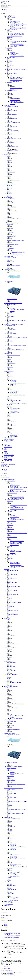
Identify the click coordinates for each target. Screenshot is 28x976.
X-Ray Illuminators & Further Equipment (16, 345)
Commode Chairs (11, 202)
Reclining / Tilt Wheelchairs (13, 122)
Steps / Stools (10, 341)
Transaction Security (8, 456)
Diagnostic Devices (8, 256)
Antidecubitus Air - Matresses (14, 270)
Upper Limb (9, 376)
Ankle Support (13, 409)
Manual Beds (10, 224)
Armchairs (12, 308)
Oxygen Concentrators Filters (16, 44)
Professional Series (14, 433)
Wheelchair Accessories (12, 146)
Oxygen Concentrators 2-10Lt (17, 33)
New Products (7, 441)
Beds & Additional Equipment (11, 222)
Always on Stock (14, 436)
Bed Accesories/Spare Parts (16, 254)
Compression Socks (11, 421)
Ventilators (9, 82)
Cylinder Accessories (14, 21)
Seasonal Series (13, 435)
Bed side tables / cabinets (12, 244)
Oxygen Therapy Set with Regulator (18, 24)
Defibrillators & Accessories (13, 355)
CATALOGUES (8, 445)
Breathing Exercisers (11, 57)
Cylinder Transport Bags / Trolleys (18, 28)
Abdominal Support (14, 391)
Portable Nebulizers (14, 53)
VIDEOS (6, 453)
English (5, 9)
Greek (5, 10)
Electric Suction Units (15, 100)
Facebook (6, 922)
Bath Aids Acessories (12, 210)
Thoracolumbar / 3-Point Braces (17, 395)
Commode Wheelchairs (12, 106)
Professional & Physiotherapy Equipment (13, 324)
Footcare (9, 413)
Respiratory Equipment (9, 16)
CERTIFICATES (8, 447)
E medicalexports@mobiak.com (11, 937)
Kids (8, 417)
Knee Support (13, 401)
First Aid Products (8, 353)
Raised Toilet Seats (11, 198)
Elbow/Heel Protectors (12, 299)
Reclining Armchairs (11, 304)
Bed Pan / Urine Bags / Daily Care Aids (16, 320)
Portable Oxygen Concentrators (17, 34)
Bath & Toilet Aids (8, 197)
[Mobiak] (4, 917)
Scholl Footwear (10, 429)
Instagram (6, 926)
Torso (8, 387)
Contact (5, 449)
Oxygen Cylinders (11, 17)
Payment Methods (8, 460)
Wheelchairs (6, 105)
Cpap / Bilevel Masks (12, 73)
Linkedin (6, 925)
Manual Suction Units (15, 98)
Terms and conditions (9, 455)
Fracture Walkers (14, 411)
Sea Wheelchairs (10, 142)
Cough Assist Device (12, 90)
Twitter (5, 924)
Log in (5, 473)
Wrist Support (13, 385)
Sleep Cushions (10, 312)
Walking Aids (7, 154)
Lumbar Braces (13, 392)
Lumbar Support (13, 393)
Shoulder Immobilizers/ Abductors (18, 383)
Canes (8, 168)
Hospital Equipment (8, 440)
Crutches (9, 176)
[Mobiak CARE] (5, 1)
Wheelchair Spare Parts (12, 150)
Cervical (9, 372)
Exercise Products (11, 325)
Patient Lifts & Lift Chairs (10, 184)
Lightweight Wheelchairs (12, 130)
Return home (4, 912)
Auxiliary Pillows (11, 316)
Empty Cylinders (14, 22)
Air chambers (13, 54)
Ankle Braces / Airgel (15, 408)
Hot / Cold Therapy (11, 329)
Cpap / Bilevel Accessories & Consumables (17, 69)
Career (5, 451)
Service (5, 448)
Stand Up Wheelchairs (12, 126)
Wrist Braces (13, 384)
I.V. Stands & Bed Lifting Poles (17, 252)
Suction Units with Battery (16, 101)
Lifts (8, 189)
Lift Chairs (9, 185)
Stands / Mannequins (11, 425)
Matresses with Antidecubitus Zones (15, 240)
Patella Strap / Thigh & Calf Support (18, 403)
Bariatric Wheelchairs (12, 118)
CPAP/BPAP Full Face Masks (17, 77)
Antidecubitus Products (9, 269)
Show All (6, 966)
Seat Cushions (10, 281)
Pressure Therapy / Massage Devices (15, 349)
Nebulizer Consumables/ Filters (17, 56)
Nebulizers (9, 48)
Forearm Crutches (11, 172)
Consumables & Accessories (13, 265)
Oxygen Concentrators (12, 29)
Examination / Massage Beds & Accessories (17, 337)
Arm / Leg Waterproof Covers (14, 218)
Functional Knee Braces (15, 400)
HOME (5, 444)
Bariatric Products (8, 437)
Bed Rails (12, 253)
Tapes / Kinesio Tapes (12, 333)
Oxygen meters (13, 46)
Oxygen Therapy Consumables (17, 45)
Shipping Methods (8, 459)
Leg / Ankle (9, 404)
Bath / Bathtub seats (11, 206)
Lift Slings (9, 193)
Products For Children (9, 439)
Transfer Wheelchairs (12, 110)
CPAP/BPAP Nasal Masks (16, 78)
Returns (5, 457)
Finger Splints (13, 381)
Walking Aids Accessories (13, 180)
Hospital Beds (10, 232)
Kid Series (9, 134)
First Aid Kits (10, 367)
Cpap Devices (10, 61)
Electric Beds (10, 228)
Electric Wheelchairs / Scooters (14, 138)
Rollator (8, 156)
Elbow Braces (13, 380)
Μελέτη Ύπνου (10, 261)
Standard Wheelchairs (12, 114)
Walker (8, 164)
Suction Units (10, 94)
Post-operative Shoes (14, 412)
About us (6, 452)
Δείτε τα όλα (7, 968)
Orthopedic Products (8, 371)
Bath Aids (9, 214)
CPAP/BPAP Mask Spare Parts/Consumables (16, 80)
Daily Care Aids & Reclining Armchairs (13, 303)
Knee (8, 396)
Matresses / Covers (11, 236)
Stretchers (9, 359)
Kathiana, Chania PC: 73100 (13, 935)
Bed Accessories (10, 248)
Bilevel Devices (10, 65)
